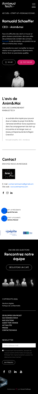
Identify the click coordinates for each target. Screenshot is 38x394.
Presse (5, 328)
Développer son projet (12, 315)
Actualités (7, 325)
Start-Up (15, 13)
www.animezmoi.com (19, 187)
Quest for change (10, 323)
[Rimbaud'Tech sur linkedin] (15, 372)
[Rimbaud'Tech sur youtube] (21, 372)
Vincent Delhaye (25, 389)
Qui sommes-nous (10, 318)
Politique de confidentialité (11, 306)
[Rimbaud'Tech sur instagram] (10, 372)
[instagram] (7, 193)
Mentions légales (8, 303)
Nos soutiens (8, 320)
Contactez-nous (9, 330)
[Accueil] (8, 5)
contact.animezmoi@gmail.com (20, 184)
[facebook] (3, 193)
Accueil (5, 13)
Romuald (5, 41)
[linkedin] (11, 193)
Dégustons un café (19, 267)
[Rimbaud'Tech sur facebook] (4, 372)
